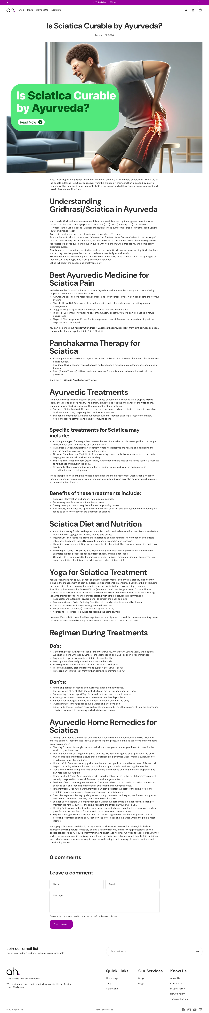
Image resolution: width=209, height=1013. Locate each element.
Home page (112, 978)
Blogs (141, 983)
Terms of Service (179, 998)
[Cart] (200, 10)
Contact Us (176, 983)
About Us (175, 978)
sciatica (87, 221)
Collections (112, 988)
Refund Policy (177, 993)
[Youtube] (195, 1010)
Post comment (61, 924)
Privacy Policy (177, 988)
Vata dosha (147, 402)
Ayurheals (18, 1009)
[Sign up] (197, 951)
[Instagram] (189, 1010)
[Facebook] (183, 1010)
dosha (149, 399)
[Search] (186, 10)
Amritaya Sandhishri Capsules (91, 327)
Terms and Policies (104, 1009)
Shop (109, 983)
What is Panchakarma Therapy (80, 380)
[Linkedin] (200, 1010)
